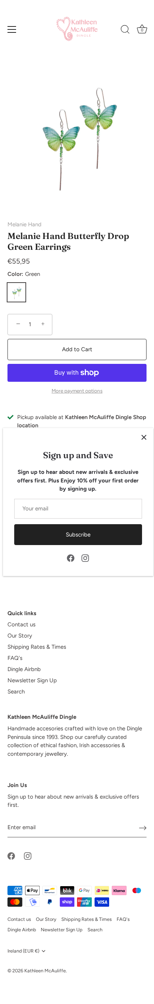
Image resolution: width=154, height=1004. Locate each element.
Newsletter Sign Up (32, 680)
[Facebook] (70, 557)
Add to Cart (77, 349)
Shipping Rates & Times (36, 646)
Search (16, 691)
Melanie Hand (24, 224)
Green (16, 292)
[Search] (125, 30)
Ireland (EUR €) (23, 951)
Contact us (21, 624)
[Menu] (12, 29)
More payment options (77, 391)
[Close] (144, 437)
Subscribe (78, 534)
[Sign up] (143, 827)
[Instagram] (85, 557)
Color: (23, 274)
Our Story (19, 635)
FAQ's (14, 658)
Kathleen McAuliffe (45, 970)
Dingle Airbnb (24, 669)
